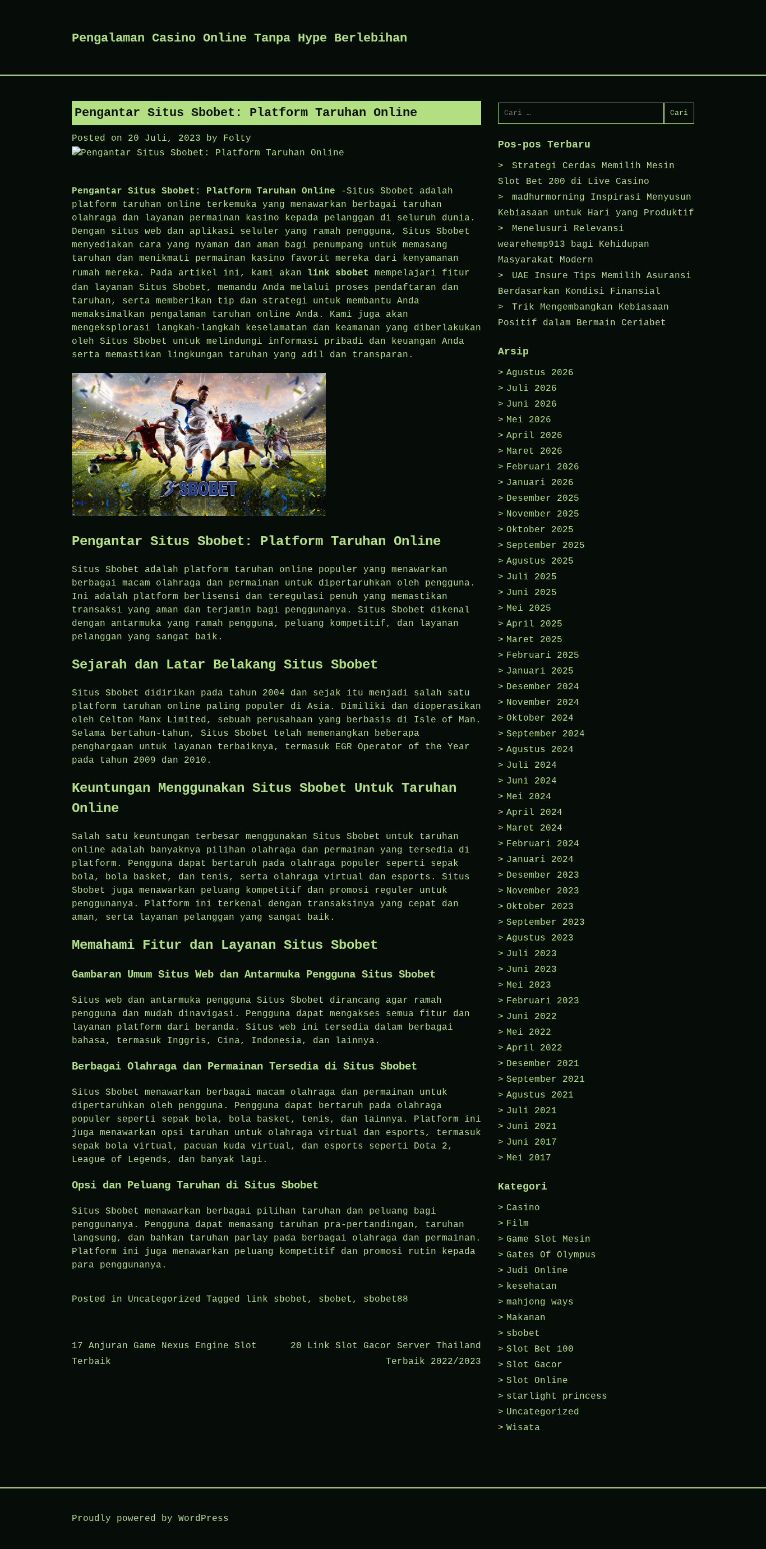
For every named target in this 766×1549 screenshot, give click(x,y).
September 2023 (545, 923)
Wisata (523, 1428)
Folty (237, 138)
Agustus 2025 (540, 561)
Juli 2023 (531, 954)
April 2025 (534, 624)
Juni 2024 (531, 781)
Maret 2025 (534, 640)
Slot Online (537, 1381)
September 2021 (545, 1080)
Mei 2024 (528, 797)
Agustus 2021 (540, 1095)
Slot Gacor (534, 1365)
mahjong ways (540, 1302)
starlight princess (556, 1396)
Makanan (526, 1318)
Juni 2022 (531, 1017)
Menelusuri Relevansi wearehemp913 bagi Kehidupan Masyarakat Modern (573, 244)
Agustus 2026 (540, 373)
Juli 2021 (531, 1111)
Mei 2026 (528, 420)
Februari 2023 (542, 1001)
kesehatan (531, 1286)
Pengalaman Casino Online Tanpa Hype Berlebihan (239, 38)
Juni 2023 (531, 970)
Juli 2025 (531, 577)
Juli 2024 (531, 765)
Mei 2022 (528, 1032)
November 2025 (542, 514)
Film (517, 1224)
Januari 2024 (540, 860)
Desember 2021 (542, 1064)
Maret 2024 (534, 828)
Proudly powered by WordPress (150, 1519)
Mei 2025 (528, 608)
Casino (523, 1208)
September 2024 (545, 734)
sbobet (335, 1299)
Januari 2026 (540, 483)
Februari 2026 (542, 467)
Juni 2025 (531, 593)
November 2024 (542, 703)
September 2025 (545, 546)
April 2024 (534, 813)
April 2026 (534, 436)
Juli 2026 (531, 389)
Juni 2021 (531, 1127)
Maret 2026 (534, 451)
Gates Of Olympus (551, 1255)
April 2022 (534, 1048)
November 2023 (542, 891)
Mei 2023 (528, 985)
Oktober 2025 (540, 530)
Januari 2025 (540, 671)
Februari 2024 (542, 844)
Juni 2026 (531, 404)
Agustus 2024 (540, 750)
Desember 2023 (542, 875)
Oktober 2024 (540, 718)
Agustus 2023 (540, 938)
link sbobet (338, 273)
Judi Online (537, 1271)
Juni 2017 (531, 1142)
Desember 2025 (542, 499)
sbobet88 (385, 1299)
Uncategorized (164, 1299)
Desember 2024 (542, 687)
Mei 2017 (528, 1158)
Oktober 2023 (540, 907)
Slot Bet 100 (540, 1349)
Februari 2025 (542, 656)
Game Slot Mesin (548, 1239)
